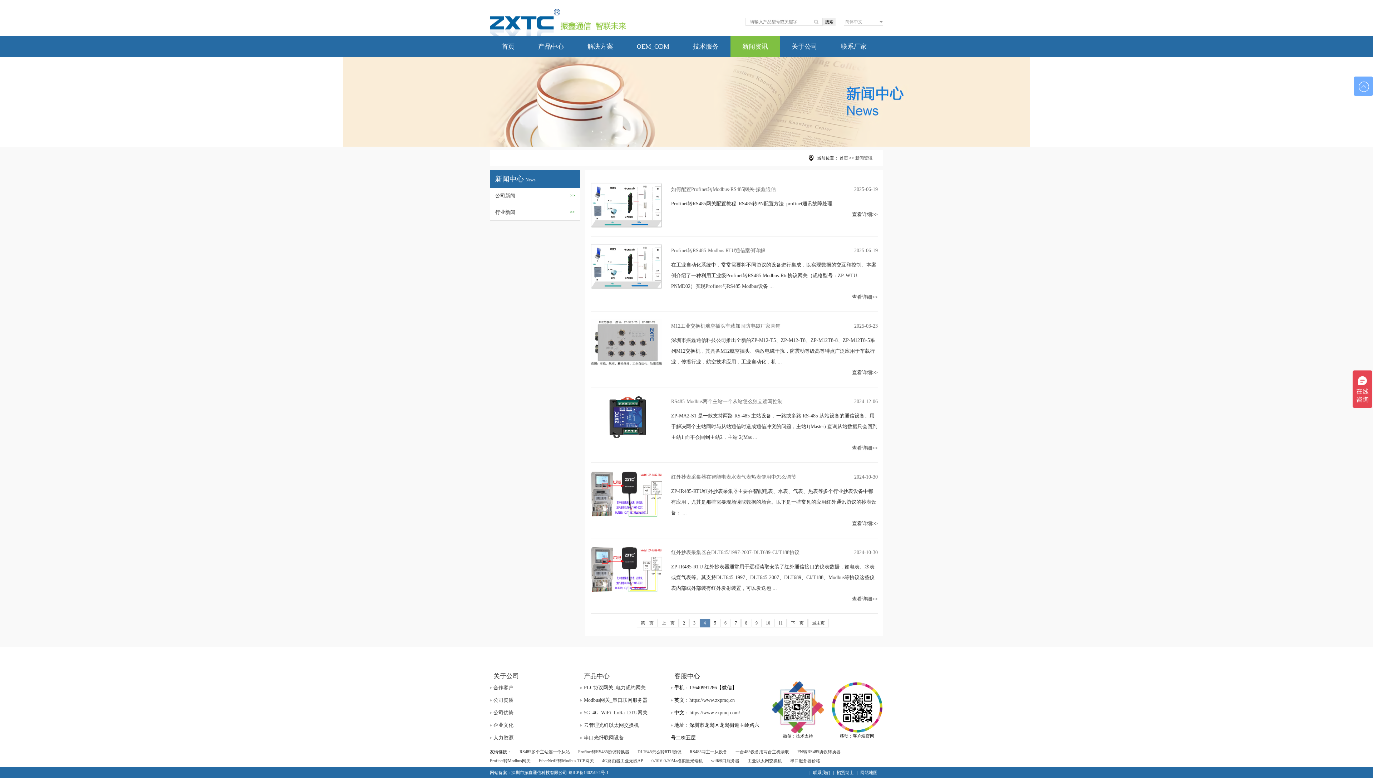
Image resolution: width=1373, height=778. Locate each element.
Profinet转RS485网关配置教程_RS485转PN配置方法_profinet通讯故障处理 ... (754, 203)
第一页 (647, 623)
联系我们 (821, 772)
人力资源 (503, 737)
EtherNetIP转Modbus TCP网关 (566, 760)
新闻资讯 (755, 46)
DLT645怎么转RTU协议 (659, 751)
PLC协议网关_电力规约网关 (615, 687)
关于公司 (804, 46)
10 (768, 623)
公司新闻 (535, 196)
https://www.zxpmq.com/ (714, 712)
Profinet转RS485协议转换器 (603, 751)
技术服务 (706, 46)
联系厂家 (854, 46)
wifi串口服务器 (725, 760)
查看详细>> (865, 214)
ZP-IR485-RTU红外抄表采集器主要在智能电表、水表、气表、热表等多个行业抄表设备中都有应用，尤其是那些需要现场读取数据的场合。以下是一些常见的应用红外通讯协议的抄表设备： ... (773, 502)
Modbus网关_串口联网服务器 (616, 700)
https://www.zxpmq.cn (712, 700)
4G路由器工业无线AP (622, 760)
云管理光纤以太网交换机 (611, 725)
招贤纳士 (845, 772)
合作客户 (503, 687)
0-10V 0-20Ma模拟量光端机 (677, 760)
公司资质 (503, 700)
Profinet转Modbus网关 (510, 760)
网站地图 (868, 772)
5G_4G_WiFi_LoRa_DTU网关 (616, 712)
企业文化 (503, 725)
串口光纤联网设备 (604, 737)
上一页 (668, 623)
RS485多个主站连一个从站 (545, 751)
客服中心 (687, 676)
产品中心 (551, 46)
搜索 (829, 21)
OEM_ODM (653, 46)
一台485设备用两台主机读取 (762, 751)
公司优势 (503, 712)
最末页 (818, 623)
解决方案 (600, 46)
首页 (508, 46)
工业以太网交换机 (765, 760)
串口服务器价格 (805, 760)
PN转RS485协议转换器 (819, 751)
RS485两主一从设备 (708, 751)
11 (780, 623)
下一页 (797, 623)
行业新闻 (535, 212)
